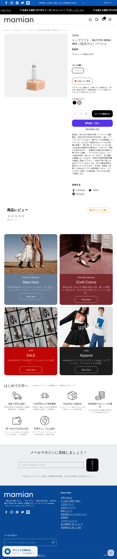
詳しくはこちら (68, 10)
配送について (66, 511)
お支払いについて (68, 507)
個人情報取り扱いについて (72, 524)
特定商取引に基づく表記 (71, 527)
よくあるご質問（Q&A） (71, 501)
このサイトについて (69, 521)
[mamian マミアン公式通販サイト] (18, 19)
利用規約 (64, 517)
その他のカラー (78, 99)
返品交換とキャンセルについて (74, 514)
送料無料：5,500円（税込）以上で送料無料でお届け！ (58, 3)
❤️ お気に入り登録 (82, 81)
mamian (75, 35)
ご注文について (67, 504)
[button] (96, 19)
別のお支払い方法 (92, 129)
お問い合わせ (66, 497)
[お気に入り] (90, 19)
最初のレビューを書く (98, 210)
